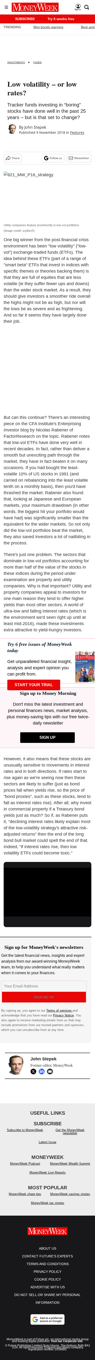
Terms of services (59, 1010)
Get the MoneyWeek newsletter (70, 1131)
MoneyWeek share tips (25, 1194)
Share (16, 158)
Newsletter (81, 158)
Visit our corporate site (67, 1341)
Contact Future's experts (47, 1256)
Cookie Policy (47, 1279)
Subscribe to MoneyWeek (25, 1130)
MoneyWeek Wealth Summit (70, 1163)
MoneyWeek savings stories (70, 1194)
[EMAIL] (51, 1071)
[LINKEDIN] (43, 1071)
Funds (37, 62)
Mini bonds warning (48, 27)
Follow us (56, 158)
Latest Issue (47, 1142)
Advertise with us (47, 1287)
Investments (16, 62)
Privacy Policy (47, 1272)
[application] (47, 892)
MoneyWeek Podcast (25, 1163)
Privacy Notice (63, 1015)
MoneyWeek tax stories (47, 1203)
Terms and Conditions (48, 1264)
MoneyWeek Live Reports (47, 1172)
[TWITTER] (34, 1071)
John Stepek (35, 127)
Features (77, 132)
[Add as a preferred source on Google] (47, 1319)
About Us (47, 1248)
